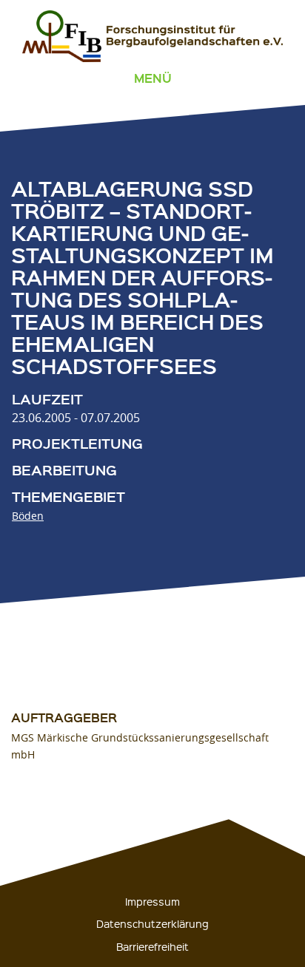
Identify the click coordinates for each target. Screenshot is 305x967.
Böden (28, 516)
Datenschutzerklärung (152, 923)
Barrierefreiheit (152, 946)
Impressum (152, 901)
